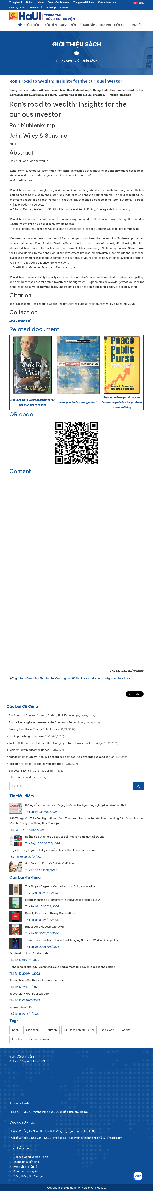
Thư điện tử (36, 7)
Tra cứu (136, 25)
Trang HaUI (15, 2)
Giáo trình (32, 678)
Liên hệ (64, 7)
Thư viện (45, 678)
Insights (109, 678)
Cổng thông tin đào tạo (28, 1176)
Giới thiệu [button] (31, 25)
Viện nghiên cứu (107, 2)
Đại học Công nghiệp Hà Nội (31, 1157)
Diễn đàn (50, 25)
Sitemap (51, 7)
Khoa (41, 2)
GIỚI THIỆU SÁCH (86, 61)
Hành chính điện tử (25, 1166)
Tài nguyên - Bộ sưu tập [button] (77, 25)
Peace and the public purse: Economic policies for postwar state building (122, 402)
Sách (22, 678)
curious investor (124, 678)
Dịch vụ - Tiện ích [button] (113, 25)
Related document (34, 329)
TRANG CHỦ (64, 61)
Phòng (29, 2)
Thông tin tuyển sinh (26, 1161)
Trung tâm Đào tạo (58, 2)
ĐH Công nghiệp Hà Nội (65, 678)
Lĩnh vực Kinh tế (20, 320)
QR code (21, 414)
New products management (78, 402)
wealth (98, 678)
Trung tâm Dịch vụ (83, 2)
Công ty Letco (17, 7)
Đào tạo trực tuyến (25, 1171)
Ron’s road (87, 678)
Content (20, 471)
